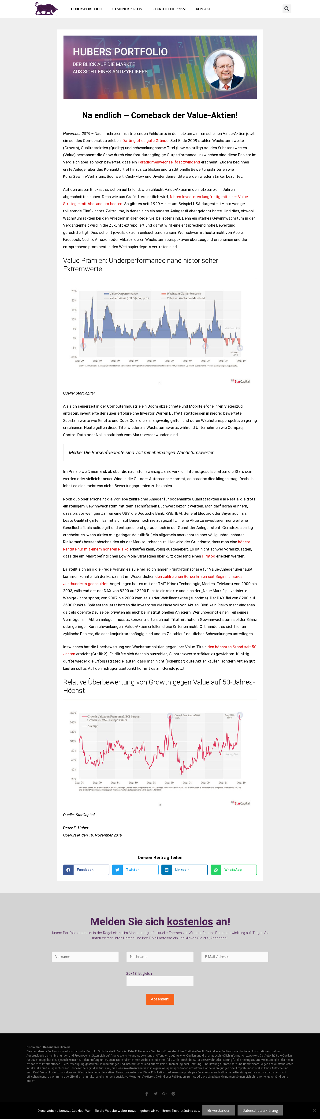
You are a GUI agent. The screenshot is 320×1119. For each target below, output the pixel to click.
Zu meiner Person (127, 9)
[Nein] (314, 1110)
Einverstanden (218, 1110)
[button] (287, 8)
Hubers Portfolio (86, 9)
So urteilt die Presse (169, 9)
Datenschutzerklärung (260, 1110)
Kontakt (203, 9)
